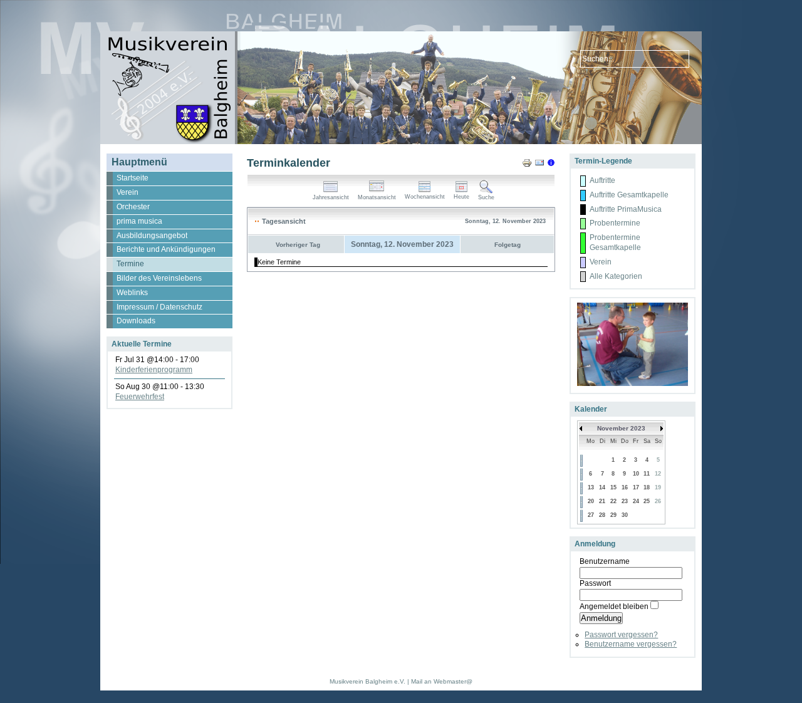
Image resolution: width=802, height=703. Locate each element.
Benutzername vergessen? (631, 644)
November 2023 (621, 428)
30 (625, 515)
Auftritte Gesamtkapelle (629, 194)
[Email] (539, 165)
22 (613, 501)
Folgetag (507, 244)
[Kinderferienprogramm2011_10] (633, 383)
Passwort (595, 583)
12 (658, 474)
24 (636, 501)
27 (591, 515)
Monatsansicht (377, 197)
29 (613, 515)
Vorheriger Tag (298, 244)
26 (658, 501)
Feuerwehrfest (139, 396)
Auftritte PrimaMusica (626, 209)
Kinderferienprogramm (153, 369)
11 (646, 474)
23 (625, 501)
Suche (486, 197)
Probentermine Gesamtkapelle (615, 242)
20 (591, 501)
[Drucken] (527, 165)
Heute (461, 197)
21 (602, 501)
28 (602, 515)
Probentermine (615, 223)
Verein (601, 262)
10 (636, 474)
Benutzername (605, 561)
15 (613, 487)
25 (646, 501)
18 (646, 487)
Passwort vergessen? (621, 634)
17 (636, 487)
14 (602, 487)
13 (591, 487)
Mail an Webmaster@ (441, 681)
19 (658, 487)
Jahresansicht (331, 197)
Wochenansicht (425, 197)
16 (625, 487)
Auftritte (602, 180)
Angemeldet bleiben (614, 606)
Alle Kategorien (616, 276)
